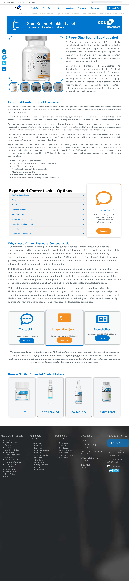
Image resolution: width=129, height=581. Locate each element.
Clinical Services (64, 448)
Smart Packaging (10, 469)
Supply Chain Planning (66, 455)
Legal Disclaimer (86, 461)
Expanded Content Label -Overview (68, 14)
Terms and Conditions (88, 454)
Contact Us (116, 466)
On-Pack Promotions (11, 460)
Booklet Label (79, 412)
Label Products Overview (47, 14)
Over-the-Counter (39, 462)
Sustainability (63, 458)
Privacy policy (85, 447)
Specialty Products (11, 472)
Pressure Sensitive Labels (13, 462)
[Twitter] (117, 470)
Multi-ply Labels (10, 457)
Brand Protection (10, 440)
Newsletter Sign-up (117, 435)
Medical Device (38, 458)
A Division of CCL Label (116, 453)
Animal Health (37, 443)
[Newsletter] (102, 319)
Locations (84, 440)
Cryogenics (8, 448)
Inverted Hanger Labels (12, 455)
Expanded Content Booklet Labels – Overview (96, 14)
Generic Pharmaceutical (41, 455)
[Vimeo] (114, 470)
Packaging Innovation (66, 450)
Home (21, 14)
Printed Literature (10, 464)
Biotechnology (37, 445)
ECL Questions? (104, 210)
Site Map (84, 468)
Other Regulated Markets (41, 465)
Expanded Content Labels (13, 450)
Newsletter (102, 329)
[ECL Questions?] (104, 198)
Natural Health (38, 460)
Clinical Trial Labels (11, 443)
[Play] (36, 58)
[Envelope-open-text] (4, 69)
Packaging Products (31, 14)
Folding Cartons (10, 452)
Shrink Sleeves (9, 467)
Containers (8, 445)
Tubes (7, 476)
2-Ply (22, 412)
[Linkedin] (111, 470)
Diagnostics (37, 453)
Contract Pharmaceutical (41, 450)
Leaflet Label (106, 412)
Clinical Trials (37, 448)
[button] (11, 58)
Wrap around (50, 412)
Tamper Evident (10, 474)
